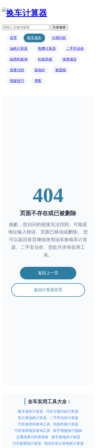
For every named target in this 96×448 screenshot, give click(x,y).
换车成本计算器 (30, 411)
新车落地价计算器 (65, 437)
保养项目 (69, 59)
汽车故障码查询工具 (34, 424)
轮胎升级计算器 (65, 424)
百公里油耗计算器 (32, 418)
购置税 (60, 70)
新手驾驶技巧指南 (67, 431)
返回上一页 (48, 273)
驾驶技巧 (17, 81)
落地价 (39, 70)
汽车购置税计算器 (27, 443)
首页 (13, 38)
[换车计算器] (24, 12)
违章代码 (17, 70)
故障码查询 (19, 59)
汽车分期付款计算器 (62, 411)
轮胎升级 (45, 59)
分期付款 (59, 38)
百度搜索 (59, 27)
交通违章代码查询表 (32, 437)
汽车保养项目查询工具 (32, 431)
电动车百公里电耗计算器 (64, 443)
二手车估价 (75, 48)
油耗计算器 (19, 48)
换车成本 (34, 38)
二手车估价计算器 (64, 418)
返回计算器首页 (48, 290)
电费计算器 (47, 48)
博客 (37, 81)
